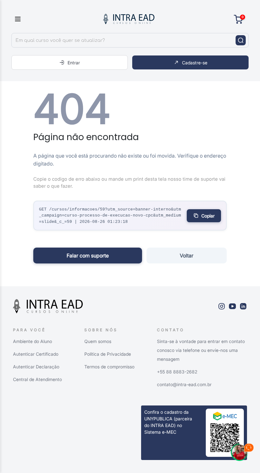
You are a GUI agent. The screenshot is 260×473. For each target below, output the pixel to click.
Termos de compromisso (109, 366)
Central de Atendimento (37, 379)
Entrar (74, 62)
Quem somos (97, 341)
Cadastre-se (194, 62)
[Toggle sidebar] (17, 19)
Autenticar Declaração (36, 366)
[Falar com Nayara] (242, 455)
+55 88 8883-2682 (177, 371)
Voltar (186, 255)
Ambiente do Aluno (32, 341)
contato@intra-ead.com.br (184, 384)
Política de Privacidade (107, 354)
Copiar (208, 215)
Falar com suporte (88, 255)
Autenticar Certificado (35, 354)
